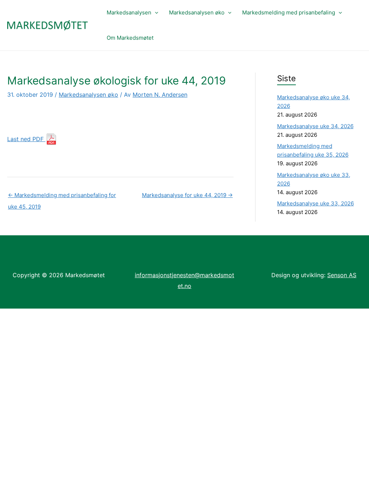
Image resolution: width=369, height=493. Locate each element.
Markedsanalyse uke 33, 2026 (315, 203)
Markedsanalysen (129, 12)
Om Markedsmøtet (130, 37)
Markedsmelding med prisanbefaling (288, 12)
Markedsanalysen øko (196, 12)
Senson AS (341, 275)
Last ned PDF (26, 139)
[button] (154, 12)
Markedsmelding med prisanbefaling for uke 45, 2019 (62, 197)
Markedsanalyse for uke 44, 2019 (187, 195)
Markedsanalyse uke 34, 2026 (315, 126)
